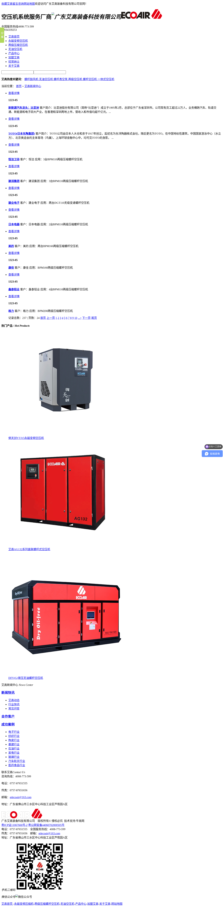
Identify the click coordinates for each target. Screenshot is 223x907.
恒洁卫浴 (14, 159)
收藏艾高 (7, 3)
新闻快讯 (8, 692)
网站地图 (29, 3)
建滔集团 (14, 181)
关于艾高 (104, 903)
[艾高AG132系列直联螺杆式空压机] (62, 546)
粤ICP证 (14, 825)
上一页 (51, 317)
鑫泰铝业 (14, 289)
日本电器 (14, 224)
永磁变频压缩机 (24, 903)
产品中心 (80, 903)
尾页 (94, 317)
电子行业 (14, 731)
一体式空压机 (106, 79)
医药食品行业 (16, 765)
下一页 (86, 317)
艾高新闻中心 (32, 86)
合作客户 (8, 716)
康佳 (11, 267)
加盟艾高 (92, 903)
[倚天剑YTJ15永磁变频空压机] (62, 434)
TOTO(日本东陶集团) (21, 133)
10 (75, 317)
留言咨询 (18, 3)
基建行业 (14, 744)
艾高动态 (14, 700)
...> (80, 317)
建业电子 (14, 202)
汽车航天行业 (16, 761)
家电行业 (14, 752)
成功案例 (8, 724)
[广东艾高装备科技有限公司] (141, 17)
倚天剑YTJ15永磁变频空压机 (26, 438)
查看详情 (14, 93)
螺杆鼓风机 (31, 79)
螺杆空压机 (90, 79)
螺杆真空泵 (61, 79)
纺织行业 (14, 736)
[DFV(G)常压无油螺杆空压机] (66, 674)
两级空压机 (75, 79)
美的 (11, 246)
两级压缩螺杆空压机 (47, 903)
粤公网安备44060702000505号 (46, 825)
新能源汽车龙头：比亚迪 (23, 107)
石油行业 (14, 748)
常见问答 (14, 708)
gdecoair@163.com (20, 797)
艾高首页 (7, 903)
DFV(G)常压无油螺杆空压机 (25, 677)
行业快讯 (14, 704)
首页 (19, 86)
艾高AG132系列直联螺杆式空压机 (29, 549)
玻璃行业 (14, 756)
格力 (11, 310)
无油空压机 (46, 79)
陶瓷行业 (14, 740)
